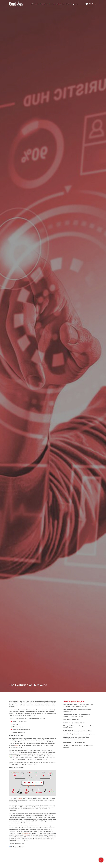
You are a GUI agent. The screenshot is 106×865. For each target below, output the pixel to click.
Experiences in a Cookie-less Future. (77, 731)
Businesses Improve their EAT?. (74, 722)
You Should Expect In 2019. (74, 742)
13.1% (26, 835)
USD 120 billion (26, 833)
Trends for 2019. (71, 719)
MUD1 (16, 745)
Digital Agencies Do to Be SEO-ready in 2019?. (79, 734)
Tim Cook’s (19, 798)
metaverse (12, 756)
